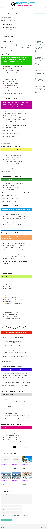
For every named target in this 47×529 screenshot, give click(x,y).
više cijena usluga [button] (8, 227)
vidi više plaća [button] (7, 171)
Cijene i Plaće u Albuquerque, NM (39, 42)
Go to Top (43, 527)
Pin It (25, 447)
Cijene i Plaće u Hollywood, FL (38, 78)
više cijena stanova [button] (8, 361)
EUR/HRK (36, 36)
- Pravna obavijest (40, 526)
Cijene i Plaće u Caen (40, 60)
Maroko (4, 464)
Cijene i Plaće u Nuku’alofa (38, 92)
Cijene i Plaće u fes (5, 467)
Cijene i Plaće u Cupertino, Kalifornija (40, 53)
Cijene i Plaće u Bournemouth (38, 48)
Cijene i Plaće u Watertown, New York (40, 58)
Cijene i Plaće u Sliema (40, 86)
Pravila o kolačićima (23, 526)
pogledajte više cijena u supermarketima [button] (13, 93)
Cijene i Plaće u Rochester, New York (40, 89)
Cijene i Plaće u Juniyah (38, 68)
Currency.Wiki (42, 36)
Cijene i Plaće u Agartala (38, 45)
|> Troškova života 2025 (6, 526)
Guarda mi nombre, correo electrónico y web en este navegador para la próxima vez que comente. (14, 516)
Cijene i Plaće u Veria (40, 55)
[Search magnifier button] (44, 9)
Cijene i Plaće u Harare (40, 73)
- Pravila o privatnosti (31, 526)
